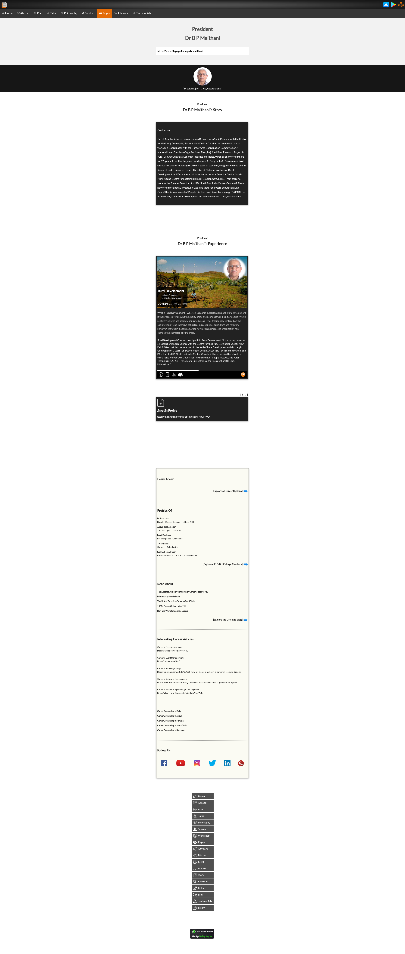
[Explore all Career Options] (228, 490)
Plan (39, 13)
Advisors (123, 13)
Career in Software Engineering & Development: (178, 689)
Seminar (90, 13)
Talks (53, 13)
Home (8, 13)
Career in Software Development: (172, 679)
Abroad (24, 13)
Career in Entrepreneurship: (169, 647)
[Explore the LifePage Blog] (228, 619)
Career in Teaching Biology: (169, 668)
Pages (106, 13)
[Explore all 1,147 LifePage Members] (223, 564)
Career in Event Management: (170, 658)
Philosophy (70, 13)
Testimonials (143, 13)
